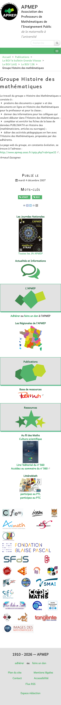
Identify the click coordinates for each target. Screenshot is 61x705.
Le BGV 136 (28, 64)
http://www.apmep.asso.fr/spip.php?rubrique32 (28, 152)
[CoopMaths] (38, 594)
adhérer (19, 663)
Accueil (6, 57)
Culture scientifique (30, 439)
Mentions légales (43, 672)
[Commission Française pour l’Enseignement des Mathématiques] (13, 513)
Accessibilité (41, 678)
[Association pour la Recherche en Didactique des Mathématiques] (54, 513)
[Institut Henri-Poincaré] (37, 570)
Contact (17, 678)
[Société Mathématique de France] (52, 605)
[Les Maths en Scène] (14, 605)
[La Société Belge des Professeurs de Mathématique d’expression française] (7, 617)
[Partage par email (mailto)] (24, 205)
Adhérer (15, 316)
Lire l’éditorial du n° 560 (30, 465)
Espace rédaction (30, 693)
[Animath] (14, 524)
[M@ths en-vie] (25, 582)
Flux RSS (30, 684)
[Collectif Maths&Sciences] (7, 570)
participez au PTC (30, 498)
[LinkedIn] (30, 205)
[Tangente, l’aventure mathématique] (45, 617)
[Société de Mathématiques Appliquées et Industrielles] (47, 582)
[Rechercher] (57, 43)
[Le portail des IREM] (37, 513)
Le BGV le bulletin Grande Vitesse (21, 60)
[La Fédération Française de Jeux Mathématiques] (53, 570)
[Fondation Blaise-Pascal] (27, 547)
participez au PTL (30, 494)
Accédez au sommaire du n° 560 (29, 468)
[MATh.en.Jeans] (9, 582)
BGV (37, 197)
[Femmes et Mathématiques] (44, 524)
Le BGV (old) (9, 64)
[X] (37, 205)
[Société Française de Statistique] (16, 559)
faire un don (31, 316)
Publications (22, 57)
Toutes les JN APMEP (30, 253)
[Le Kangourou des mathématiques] (23, 617)
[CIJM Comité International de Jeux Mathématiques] (22, 570)
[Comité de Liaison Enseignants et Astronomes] (37, 605)
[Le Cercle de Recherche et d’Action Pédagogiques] (9, 536)
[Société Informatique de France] (8, 594)
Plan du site (14, 672)
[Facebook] (27, 205)
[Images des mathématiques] (18, 628)
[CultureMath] (47, 559)
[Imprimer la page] (33, 205)
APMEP (24, 197)
